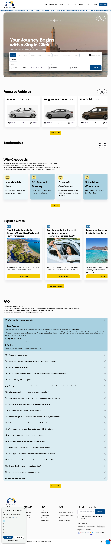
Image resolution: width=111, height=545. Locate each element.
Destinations (53, 4)
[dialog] (14, 525)
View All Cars (55, 132)
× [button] (24, 509)
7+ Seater (47, 55)
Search (96, 67)
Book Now (103, 4)
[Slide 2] (54, 20)
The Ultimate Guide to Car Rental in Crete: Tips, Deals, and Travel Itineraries (23, 233)
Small (25, 55)
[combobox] (10, 68)
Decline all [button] (19, 537)
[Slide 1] (51, 20)
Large (40, 55)
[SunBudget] (101, 526)
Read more (14, 517)
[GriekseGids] (81, 526)
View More (24, 276)
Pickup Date (52, 64)
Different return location (39, 68)
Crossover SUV (66, 55)
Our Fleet (45, 4)
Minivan (76, 55)
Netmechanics (46, 541)
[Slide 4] (61, 20)
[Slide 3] (57, 20)
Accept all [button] (8, 537)
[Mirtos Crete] (91, 526)
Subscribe (100, 512)
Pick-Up (12, 64)
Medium (33, 55)
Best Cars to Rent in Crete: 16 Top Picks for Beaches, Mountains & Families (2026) (61, 233)
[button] (13, 541)
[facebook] (101, 542)
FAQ (68, 4)
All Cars (13, 55)
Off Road (13, 59)
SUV (19, 55)
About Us (62, 4)
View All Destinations (55, 286)
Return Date (72, 64)
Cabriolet (56, 55)
